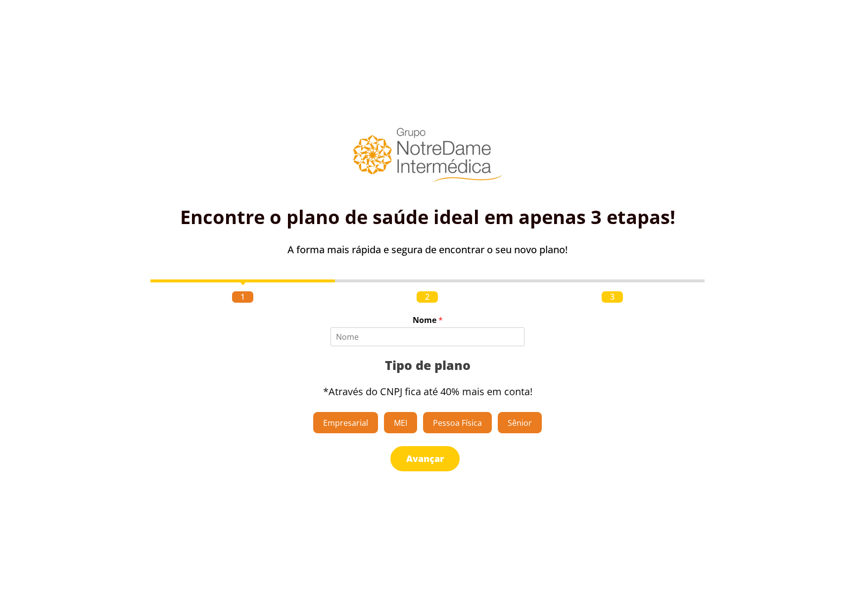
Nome (428, 320)
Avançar (425, 458)
